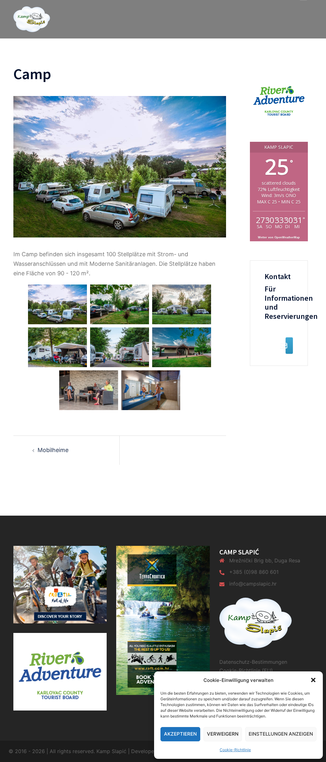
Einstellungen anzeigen (281, 734)
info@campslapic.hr (253, 583)
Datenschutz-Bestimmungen (253, 662)
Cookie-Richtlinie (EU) (246, 670)
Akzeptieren (180, 734)
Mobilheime (53, 450)
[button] (313, 680)
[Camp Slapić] (31, 18)
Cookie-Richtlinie (235, 749)
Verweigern (222, 734)
